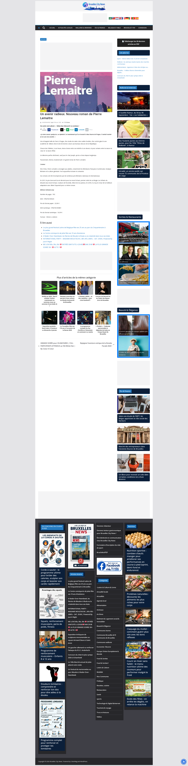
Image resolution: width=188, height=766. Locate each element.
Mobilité (100, 672)
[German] (127, 18)
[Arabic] (110, 18)
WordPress (83, 761)
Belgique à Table (114, 28)
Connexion (142, 28)
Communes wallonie (104, 642)
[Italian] (130, 18)
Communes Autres (104, 631)
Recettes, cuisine (103, 685)
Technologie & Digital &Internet (108, 703)
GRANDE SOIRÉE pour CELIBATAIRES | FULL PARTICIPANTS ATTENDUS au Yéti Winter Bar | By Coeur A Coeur (58, 346)
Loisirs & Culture (103, 668)
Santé (99, 694)
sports (99, 699)
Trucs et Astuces (103, 712)
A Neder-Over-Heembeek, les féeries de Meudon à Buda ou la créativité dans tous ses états (76, 236)
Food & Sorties (102, 659)
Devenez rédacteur (104, 526)
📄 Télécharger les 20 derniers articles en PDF (133, 42)
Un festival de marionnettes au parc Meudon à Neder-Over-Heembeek (79, 672)
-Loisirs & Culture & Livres (106, 587)
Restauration (101, 690)
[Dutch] (117, 18)
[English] (120, 18)
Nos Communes (103, 676)
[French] (123, 18)
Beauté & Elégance (104, 626)
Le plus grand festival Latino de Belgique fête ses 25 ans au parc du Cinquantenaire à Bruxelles (80, 584)
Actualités (100, 596)
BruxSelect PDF (129, 28)
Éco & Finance (100, 28)
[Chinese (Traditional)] (113, 18)
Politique (100, 681)
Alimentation (101, 605)
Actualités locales (65, 28)
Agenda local (101, 601)
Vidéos (99, 717)
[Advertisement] (95, 17)
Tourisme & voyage (104, 708)
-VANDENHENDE (46, 122)
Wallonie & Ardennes (84, 28)
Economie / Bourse (104, 647)
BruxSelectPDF (102, 552)
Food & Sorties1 (103, 663)
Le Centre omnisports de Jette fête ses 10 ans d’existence (64, 233)
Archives (43, 39)
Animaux (100, 610)
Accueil (52, 28)
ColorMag (74, 761)
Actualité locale (102, 592)
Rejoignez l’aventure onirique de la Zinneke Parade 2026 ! (96, 344)
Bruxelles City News (56, 761)
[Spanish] (137, 18)
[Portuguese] (133, 18)
